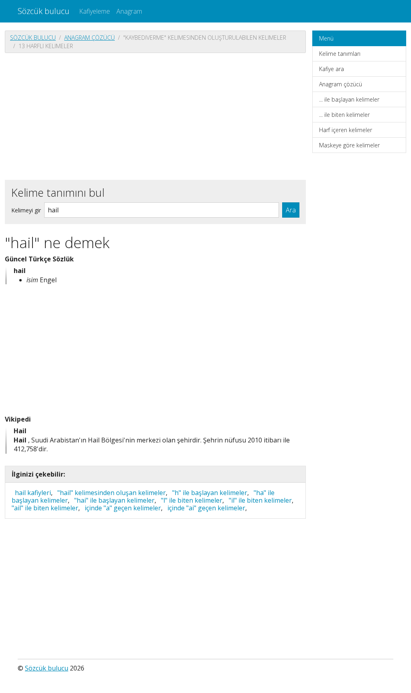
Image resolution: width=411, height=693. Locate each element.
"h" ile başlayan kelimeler (209, 492)
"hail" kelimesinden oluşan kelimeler (111, 492)
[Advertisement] (155, 115)
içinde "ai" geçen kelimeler (206, 507)
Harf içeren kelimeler (345, 130)
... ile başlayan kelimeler (349, 99)
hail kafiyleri (33, 492)
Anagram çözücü (89, 37)
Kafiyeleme (94, 11)
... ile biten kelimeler (344, 114)
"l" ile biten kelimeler (191, 500)
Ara (291, 210)
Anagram (129, 11)
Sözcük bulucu (43, 11)
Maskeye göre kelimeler (349, 145)
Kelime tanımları (339, 53)
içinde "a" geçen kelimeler (123, 507)
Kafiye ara (331, 69)
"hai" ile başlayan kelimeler (114, 500)
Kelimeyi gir (26, 210)
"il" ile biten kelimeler (260, 500)
